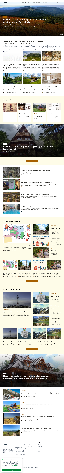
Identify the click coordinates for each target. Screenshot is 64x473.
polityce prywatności (15, 465)
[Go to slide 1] (60, 34)
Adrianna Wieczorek (30, 448)
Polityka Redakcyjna (30, 467)
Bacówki (34, 2)
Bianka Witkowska (6, 27)
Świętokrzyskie (29, 2)
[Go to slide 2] (61, 34)
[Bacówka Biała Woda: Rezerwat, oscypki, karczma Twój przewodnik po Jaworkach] (32, 370)
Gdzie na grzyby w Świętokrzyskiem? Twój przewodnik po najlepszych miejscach (20, 457)
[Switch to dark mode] (60, 2)
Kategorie (40, 442)
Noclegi (43, 2)
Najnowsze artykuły (23, 2)
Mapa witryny (36, 467)
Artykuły (16, 442)
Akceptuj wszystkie (11, 470)
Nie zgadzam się (11, 467)
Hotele (46, 2)
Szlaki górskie (38, 2)
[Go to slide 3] (62, 34)
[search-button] (57, 2)
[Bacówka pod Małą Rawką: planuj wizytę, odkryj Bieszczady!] (32, 140)
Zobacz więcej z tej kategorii (31, 280)
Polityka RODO (25, 467)
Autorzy (28, 442)
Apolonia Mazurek (29, 444)
